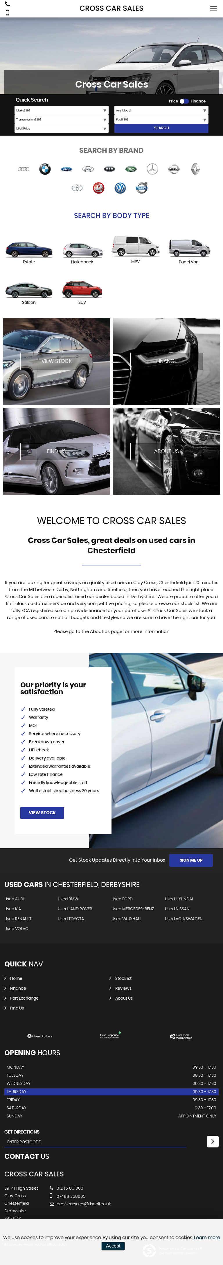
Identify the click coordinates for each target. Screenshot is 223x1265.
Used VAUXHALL (126, 919)
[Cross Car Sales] (111, 8)
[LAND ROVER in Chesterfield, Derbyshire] (131, 169)
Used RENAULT (17, 919)
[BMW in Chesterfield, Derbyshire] (45, 169)
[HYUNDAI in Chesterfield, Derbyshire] (88, 169)
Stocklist (123, 979)
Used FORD (122, 899)
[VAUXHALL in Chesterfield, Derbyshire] (99, 188)
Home (16, 979)
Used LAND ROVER (75, 909)
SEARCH (161, 128)
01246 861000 (69, 1188)
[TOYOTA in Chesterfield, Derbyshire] (77, 188)
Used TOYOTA (71, 919)
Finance (18, 989)
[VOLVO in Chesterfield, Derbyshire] (142, 188)
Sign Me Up (191, 860)
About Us (124, 998)
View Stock (42, 813)
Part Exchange (24, 998)
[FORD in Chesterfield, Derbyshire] (66, 169)
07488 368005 (70, 1197)
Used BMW (68, 899)
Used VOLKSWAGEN (184, 919)
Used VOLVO (16, 929)
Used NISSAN (177, 909)
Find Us (17, 1008)
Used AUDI (14, 899)
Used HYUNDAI (179, 899)
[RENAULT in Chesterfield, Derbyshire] (195, 169)
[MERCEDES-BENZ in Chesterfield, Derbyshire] (152, 169)
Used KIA (12, 909)
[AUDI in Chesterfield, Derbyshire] (23, 169)
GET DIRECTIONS (21, 1132)
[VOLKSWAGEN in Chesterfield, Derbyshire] (120, 188)
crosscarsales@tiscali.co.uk (83, 1204)
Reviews (123, 989)
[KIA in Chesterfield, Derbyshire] (109, 169)
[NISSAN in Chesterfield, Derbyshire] (174, 169)
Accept (113, 1245)
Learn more (207, 1237)
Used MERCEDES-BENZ (133, 909)
